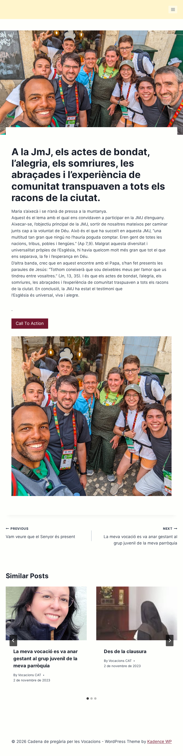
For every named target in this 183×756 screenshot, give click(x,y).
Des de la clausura (125, 651)
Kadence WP (159, 741)
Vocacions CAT (29, 675)
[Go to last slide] (13, 640)
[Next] (169, 640)
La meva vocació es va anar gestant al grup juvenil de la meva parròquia (140, 536)
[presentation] (46, 613)
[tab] (87, 698)
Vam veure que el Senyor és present (40, 533)
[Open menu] (172, 9)
